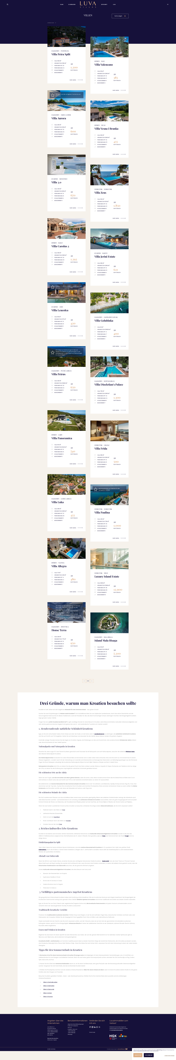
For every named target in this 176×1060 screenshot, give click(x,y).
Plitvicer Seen (130, 751)
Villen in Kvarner (48, 996)
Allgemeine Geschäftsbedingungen (76, 1024)
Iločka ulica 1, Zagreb (52, 1040)
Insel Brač (57, 817)
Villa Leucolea (60, 310)
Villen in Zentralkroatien (50, 982)
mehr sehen (73, 80)
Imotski (68, 821)
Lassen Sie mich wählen (169, 1055)
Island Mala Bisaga (106, 640)
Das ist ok (138, 1055)
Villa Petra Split (61, 54)
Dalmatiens (42, 849)
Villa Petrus (58, 374)
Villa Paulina (102, 512)
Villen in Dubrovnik (48, 989)
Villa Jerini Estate (105, 256)
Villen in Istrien (47, 993)
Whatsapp (70, 1034)
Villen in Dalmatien (48, 986)
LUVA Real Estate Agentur (117, 1030)
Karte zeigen (118, 16)
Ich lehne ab (148, 1055)
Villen (61, 4)
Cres (60, 824)
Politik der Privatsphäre (73, 1025)
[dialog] (154, 1054)
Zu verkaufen (71, 4)
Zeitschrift (104, 4)
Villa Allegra (59, 566)
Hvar (63, 810)
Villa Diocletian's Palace (109, 384)
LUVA (114, 4)
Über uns (70, 1027)
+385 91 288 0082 (71, 1032)
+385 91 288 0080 (71, 1031)
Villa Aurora (59, 118)
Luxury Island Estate (107, 576)
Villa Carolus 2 (60, 246)
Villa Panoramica (62, 438)
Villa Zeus (100, 192)
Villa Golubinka (104, 320)
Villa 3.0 (56, 182)
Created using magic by (116, 1049)
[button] (49, 36)
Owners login (92, 1032)
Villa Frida (101, 448)
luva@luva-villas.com (72, 1029)
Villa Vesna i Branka (106, 128)
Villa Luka (58, 502)
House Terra (59, 630)
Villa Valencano (104, 64)
